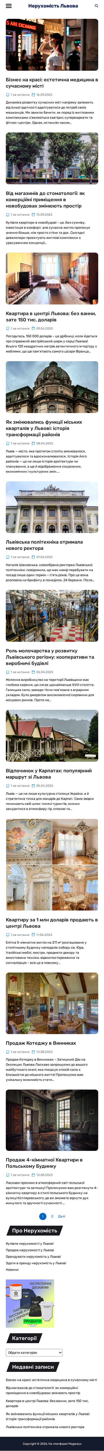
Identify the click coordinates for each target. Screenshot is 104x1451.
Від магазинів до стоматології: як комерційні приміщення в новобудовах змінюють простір (45, 199)
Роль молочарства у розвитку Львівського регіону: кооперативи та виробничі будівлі (50, 657)
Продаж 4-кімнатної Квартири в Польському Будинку (44, 1163)
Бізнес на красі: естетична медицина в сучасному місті (51, 1380)
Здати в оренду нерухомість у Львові (36, 1263)
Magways (75, 1443)
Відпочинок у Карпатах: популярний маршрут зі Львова (49, 774)
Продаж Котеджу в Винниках (41, 1043)
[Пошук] (96, 5)
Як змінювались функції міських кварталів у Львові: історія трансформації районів (44, 428)
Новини (12, 1270)
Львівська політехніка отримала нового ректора (45, 1427)
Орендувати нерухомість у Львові (33, 1257)
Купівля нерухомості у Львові (29, 1244)
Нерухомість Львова (53, 5)
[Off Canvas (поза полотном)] (9, 6)
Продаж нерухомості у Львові (30, 1250)
